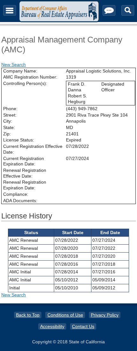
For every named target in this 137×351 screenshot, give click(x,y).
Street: (10, 115)
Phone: (10, 108)
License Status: (18, 139)
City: (7, 121)
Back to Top (28, 314)
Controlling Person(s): (25, 83)
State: (9, 127)
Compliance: (15, 194)
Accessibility (52, 326)
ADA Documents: (20, 200)
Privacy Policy (105, 314)
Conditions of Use (65, 314)
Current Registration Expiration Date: (23, 161)
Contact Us (83, 326)
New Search (13, 64)
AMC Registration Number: (30, 77)
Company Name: (20, 70)
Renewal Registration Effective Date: (24, 173)
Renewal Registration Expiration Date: (24, 184)
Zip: (7, 133)
